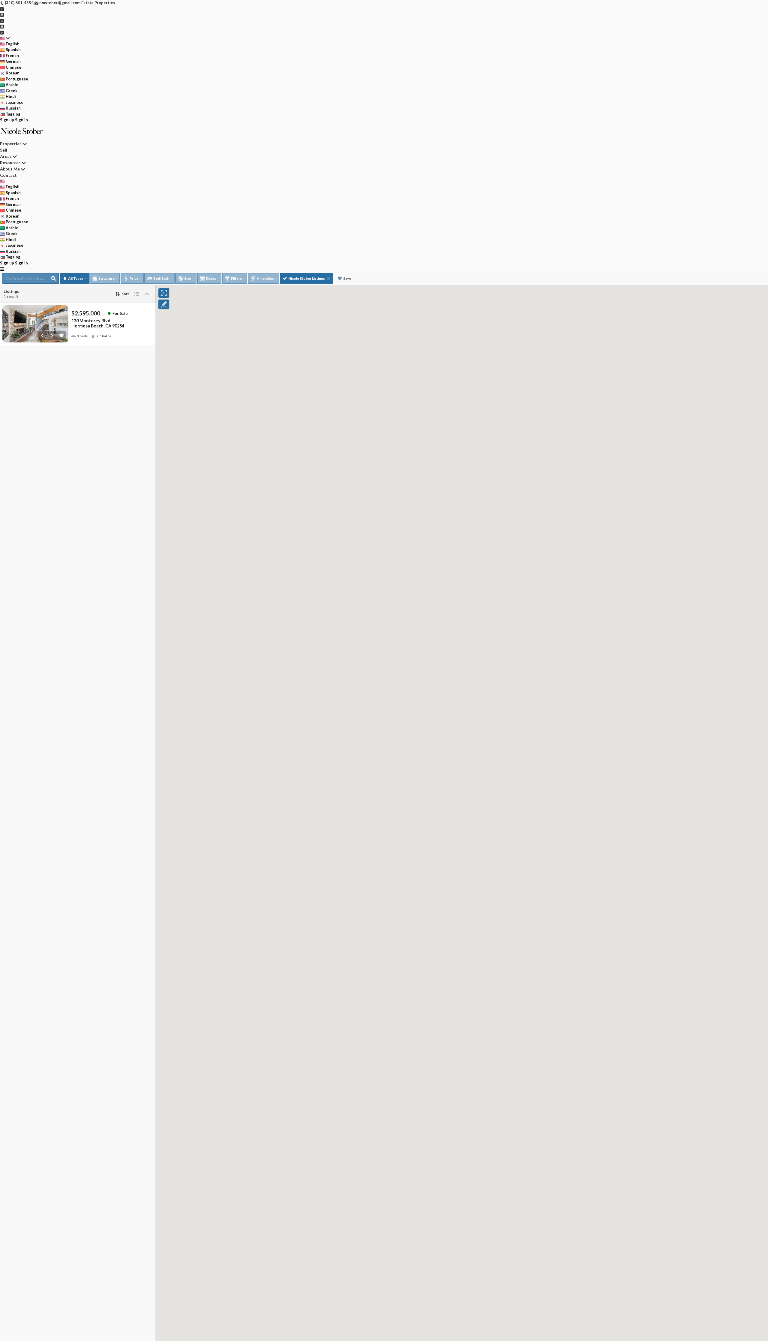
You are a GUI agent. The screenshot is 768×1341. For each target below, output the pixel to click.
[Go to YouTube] (2, 26)
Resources (10, 162)
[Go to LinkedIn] (2, 32)
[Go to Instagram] (2, 14)
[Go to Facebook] (2, 8)
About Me (10, 168)
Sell (3, 149)
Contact (8, 175)
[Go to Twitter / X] (2, 20)
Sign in (21, 119)
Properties (11, 143)
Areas (6, 156)
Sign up (7, 119)
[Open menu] (2, 269)
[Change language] (5, 38)
